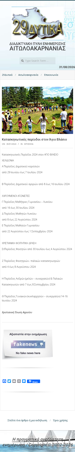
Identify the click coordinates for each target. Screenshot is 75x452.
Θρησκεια (28, 144)
